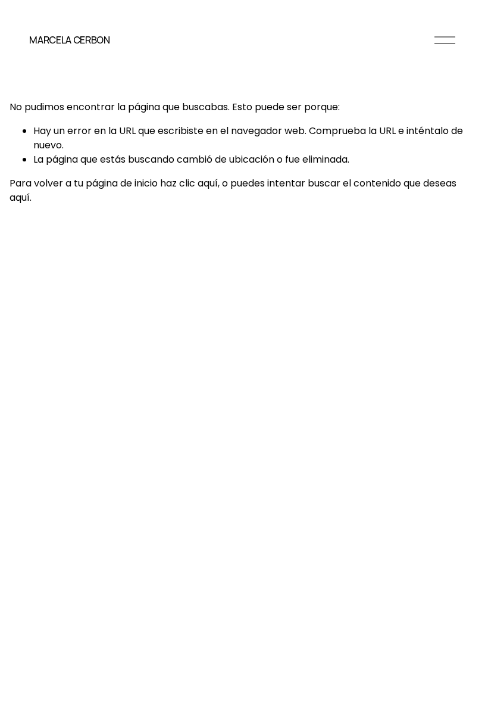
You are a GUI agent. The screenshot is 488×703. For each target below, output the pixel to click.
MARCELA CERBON (69, 39)
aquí (20, 197)
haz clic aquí (189, 183)
